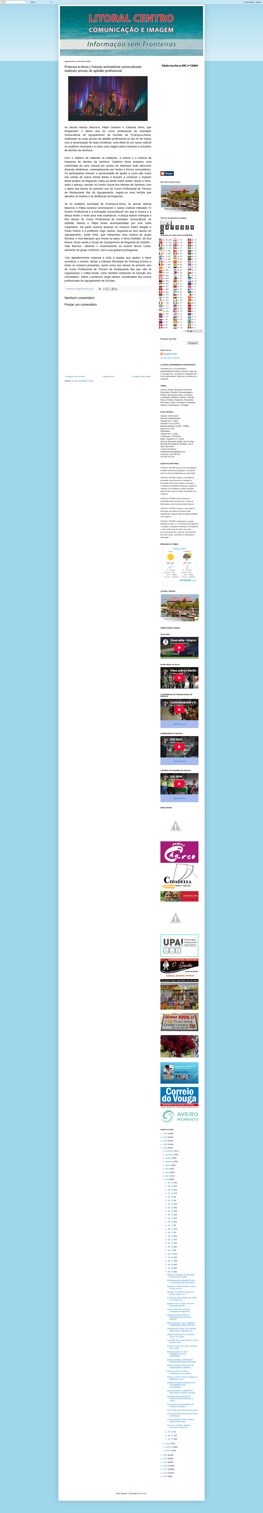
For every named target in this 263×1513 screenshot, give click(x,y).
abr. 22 (171, 1208)
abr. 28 (171, 1186)
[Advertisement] (179, 121)
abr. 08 (171, 1257)
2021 (165, 1455)
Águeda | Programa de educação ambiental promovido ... (181, 1276)
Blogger (143, 1493)
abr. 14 (171, 1236)
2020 (165, 1459)
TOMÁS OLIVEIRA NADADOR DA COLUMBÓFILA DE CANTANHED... (181, 1385)
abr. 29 (171, 1183)
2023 (165, 1144)
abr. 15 (171, 1232)
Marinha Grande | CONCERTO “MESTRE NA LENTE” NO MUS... (182, 1392)
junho (167, 1172)
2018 (165, 1466)
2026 (165, 1134)
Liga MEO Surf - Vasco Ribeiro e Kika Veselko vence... (182, 1341)
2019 (165, 1462)
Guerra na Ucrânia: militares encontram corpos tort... (178, 1426)
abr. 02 (171, 1435)
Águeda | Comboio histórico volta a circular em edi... (181, 1287)
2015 (165, 1476)
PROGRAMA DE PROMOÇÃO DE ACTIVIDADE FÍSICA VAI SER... (181, 1282)
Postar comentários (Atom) (83, 381)
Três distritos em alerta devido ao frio (182, 1410)
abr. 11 (171, 1247)
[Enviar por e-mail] (104, 288)
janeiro (168, 1450)
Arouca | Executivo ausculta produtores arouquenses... (179, 1310)
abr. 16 (171, 1229)
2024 (165, 1141)
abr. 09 (171, 1254)
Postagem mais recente (75, 376)
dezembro (169, 1151)
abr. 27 (171, 1190)
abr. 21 (171, 1211)
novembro (169, 1155)
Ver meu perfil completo (170, 358)
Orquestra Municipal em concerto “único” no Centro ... (181, 1335)
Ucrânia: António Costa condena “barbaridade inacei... (180, 1420)
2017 (165, 1469)
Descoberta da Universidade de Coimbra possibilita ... (180, 1405)
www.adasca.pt (179, 724)
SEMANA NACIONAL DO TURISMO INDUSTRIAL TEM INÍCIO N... (182, 1330)
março (168, 1443)
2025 (165, 1137)
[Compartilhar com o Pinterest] (115, 288)
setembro (169, 1162)
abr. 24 (171, 1200)
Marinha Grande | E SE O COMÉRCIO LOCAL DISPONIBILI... (177, 1354)
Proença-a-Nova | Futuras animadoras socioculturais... (180, 1372)
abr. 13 (171, 1240)
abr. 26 (171, 1193)
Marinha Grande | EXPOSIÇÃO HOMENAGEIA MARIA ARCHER (181, 1361)
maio (167, 1176)
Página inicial (108, 376)
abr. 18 (171, 1222)
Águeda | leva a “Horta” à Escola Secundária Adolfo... (180, 1305)
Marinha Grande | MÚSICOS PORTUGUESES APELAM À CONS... (180, 1398)
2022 (165, 1148)
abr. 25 (171, 1197)
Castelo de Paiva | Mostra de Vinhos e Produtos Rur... (182, 1299)
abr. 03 (171, 1432)
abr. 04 (171, 1272)
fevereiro (169, 1447)
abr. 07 (171, 1261)
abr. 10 (171, 1250)
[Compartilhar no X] (110, 288)
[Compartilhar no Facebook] (113, 288)
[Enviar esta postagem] (99, 289)
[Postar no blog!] (107, 288)
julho (167, 1169)
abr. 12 (171, 1243)
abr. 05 (171, 1268)
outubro (168, 1158)
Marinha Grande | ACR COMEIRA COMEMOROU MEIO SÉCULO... (181, 1324)
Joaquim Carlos (170, 354)
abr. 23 (171, 1204)
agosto (168, 1165)
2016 (165, 1473)
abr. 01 (171, 1439)
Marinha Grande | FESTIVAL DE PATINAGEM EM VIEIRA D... (180, 1366)
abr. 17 (171, 1225)
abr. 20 (171, 1215)
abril (167, 1179)
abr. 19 (171, 1218)
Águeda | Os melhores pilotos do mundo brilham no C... (180, 1293)
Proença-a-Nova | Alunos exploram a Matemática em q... (182, 1378)
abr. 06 (171, 1265)
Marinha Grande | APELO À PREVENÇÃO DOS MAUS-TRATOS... (179, 1317)
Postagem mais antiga (141, 376)
